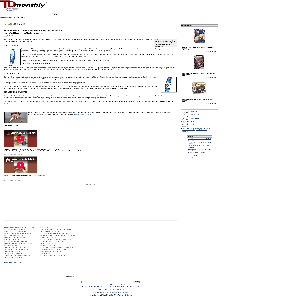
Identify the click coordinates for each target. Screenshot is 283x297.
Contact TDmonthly (111, 285)
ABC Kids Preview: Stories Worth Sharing (52, 241)
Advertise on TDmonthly (199, 20)
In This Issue (44, 227)
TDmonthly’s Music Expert (12, 251)
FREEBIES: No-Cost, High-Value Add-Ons (52, 255)
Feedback (125, 292)
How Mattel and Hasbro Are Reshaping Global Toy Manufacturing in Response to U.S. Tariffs (197, 129)
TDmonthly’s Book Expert (47, 253)
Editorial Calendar (87, 286)
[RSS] (11, 24)
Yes (19, 154)
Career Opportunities (115, 292)
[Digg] (17, 24)
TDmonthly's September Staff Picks (15, 237)
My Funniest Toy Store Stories (13, 257)
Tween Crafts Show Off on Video (14, 235)
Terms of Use (124, 294)
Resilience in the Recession (48, 237)
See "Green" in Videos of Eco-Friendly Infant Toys (55, 233)
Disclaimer (96, 292)
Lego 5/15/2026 (193, 156)
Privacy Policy (104, 292)
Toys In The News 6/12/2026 (190, 118)
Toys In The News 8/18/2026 (190, 111)
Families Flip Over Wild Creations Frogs (16, 249)
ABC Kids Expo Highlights (12, 239)
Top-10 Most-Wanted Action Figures (15, 229)
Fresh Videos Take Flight (47, 245)
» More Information (211, 51)
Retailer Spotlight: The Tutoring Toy (50, 251)
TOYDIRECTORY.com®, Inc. (123, 296)
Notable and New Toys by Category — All (17, 231)
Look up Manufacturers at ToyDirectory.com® (110, 289)
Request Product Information (123, 286)
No (22, 154)
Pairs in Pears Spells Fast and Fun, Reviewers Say (55, 239)
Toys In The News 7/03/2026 (190, 114)
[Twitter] (13, 24)
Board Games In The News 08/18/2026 (199, 139)
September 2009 (6, 17)
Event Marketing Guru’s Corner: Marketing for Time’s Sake (57, 235)
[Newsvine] (22, 24)
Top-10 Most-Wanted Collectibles (50, 231)
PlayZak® (136, 286)
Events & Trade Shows (100, 286)
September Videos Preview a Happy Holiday (18, 233)
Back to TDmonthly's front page (13, 262)
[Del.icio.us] (19, 24)
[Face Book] (15, 24)
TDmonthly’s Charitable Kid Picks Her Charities (19, 243)
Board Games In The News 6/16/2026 (199, 146)
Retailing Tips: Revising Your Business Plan (18, 255)
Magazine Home (99, 285)
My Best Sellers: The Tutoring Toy (15, 253)
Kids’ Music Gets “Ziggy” (12, 245)
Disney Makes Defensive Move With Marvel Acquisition (56, 247)
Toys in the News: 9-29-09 (48, 243)
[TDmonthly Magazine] (23, 10)
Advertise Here (122, 285)
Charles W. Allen (10, 35)
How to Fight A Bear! (188, 121)
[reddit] (24, 24)
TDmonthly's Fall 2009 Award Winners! (16, 247)
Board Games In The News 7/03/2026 (199, 142)
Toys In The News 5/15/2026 (196, 152)
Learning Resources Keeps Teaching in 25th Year (19, 227)
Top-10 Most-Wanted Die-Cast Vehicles (16, 241)
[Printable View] (9, 24)
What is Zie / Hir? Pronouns (190, 125)
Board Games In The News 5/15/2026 (199, 149)
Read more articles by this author (81, 114)
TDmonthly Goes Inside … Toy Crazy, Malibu (53, 249)
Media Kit (111, 286)
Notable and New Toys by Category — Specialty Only (56, 229)
